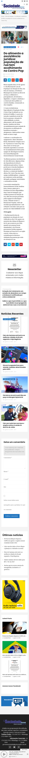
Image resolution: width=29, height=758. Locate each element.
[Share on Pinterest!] (21, 80)
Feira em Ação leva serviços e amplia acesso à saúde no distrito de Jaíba (13, 425)
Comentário (8, 457)
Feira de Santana (9, 16)
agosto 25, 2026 (8, 341)
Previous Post (7, 289)
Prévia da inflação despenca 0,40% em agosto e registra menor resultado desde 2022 (14, 541)
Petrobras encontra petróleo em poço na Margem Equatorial (14, 396)
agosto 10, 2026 (8, 429)
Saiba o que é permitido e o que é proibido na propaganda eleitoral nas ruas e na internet (14, 303)
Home (2, 16)
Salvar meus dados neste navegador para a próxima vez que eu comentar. (14, 504)
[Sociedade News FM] (13, 6)
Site (5, 487)
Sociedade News (9, 74)
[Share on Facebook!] (5, 80)
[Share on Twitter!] (9, 80)
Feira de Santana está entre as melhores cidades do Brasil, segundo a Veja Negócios (14, 337)
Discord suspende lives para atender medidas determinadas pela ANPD (14, 367)
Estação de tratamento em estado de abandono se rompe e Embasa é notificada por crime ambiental (14, 294)
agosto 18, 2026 (8, 371)
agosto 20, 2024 (9, 76)
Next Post (23, 299)
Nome (6, 471)
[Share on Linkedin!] (17, 80)
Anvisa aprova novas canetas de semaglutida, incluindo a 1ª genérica (14, 567)
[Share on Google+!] (13, 80)
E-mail (6, 479)
